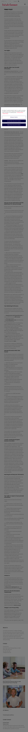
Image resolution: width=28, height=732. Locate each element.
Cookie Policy (5, 113)
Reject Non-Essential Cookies (14, 124)
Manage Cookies (14, 117)
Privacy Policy (20, 112)
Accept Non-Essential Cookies (14, 120)
